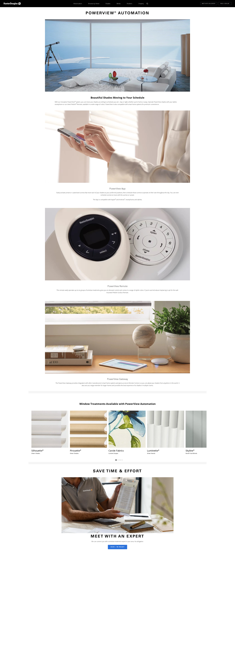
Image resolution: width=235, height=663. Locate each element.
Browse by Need (93, 4)
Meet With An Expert (208, 3)
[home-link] (12, 3)
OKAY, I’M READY (118, 547)
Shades (107, 4)
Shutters (129, 4)
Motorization (77, 4)
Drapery (141, 4)
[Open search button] (147, 3)
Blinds (119, 4)
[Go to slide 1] (116, 460)
